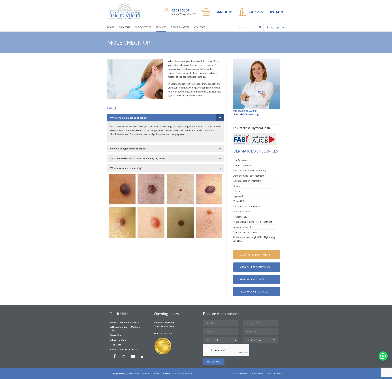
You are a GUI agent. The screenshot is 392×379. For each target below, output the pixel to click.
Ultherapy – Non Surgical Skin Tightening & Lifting (254, 239)
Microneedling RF (242, 227)
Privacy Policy (240, 373)
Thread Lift (239, 201)
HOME (110, 27)
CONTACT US (201, 27)
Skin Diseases (240, 160)
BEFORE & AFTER (180, 27)
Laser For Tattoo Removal (246, 206)
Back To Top (274, 373)
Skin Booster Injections (245, 232)
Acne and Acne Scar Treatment (248, 175)
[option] (256, 88)
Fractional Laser (241, 211)
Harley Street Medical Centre (124, 322)
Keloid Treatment (242, 165)
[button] (383, 356)
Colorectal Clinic (117, 340)
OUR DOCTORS (143, 27)
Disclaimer (257, 373)
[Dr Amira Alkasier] (256, 84)
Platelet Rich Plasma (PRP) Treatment (252, 221)
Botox (236, 186)
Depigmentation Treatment (247, 180)
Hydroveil (238, 196)
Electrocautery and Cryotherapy (249, 170)
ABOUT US (124, 27)
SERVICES (161, 27)
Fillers (236, 191)
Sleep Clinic (115, 344)
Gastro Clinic (116, 335)
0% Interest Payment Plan (251, 128)
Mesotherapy (240, 216)
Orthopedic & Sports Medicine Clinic (124, 329)
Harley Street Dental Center (123, 349)
